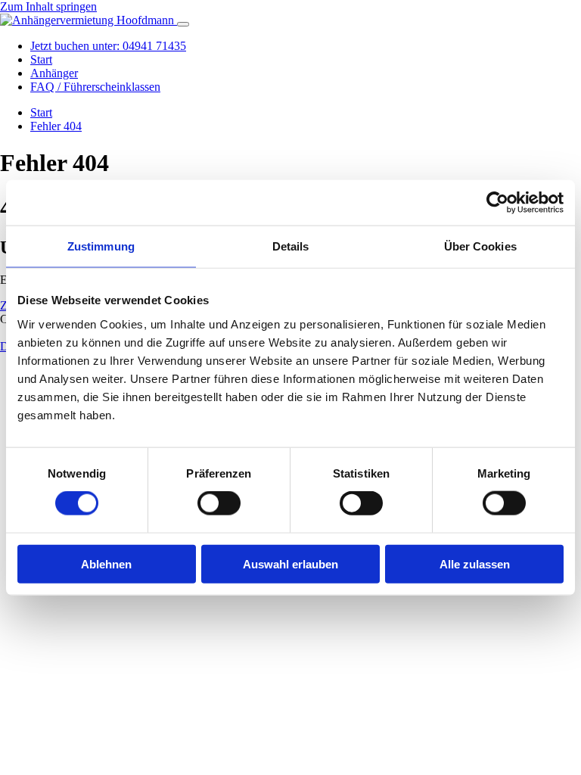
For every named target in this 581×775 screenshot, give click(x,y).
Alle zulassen (475, 563)
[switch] (219, 503)
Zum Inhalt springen (48, 6)
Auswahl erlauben (290, 563)
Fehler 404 (56, 126)
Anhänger (54, 73)
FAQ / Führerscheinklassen (95, 86)
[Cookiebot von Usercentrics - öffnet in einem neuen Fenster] (497, 202)
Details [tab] (290, 246)
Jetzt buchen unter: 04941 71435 (108, 45)
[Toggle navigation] (183, 24)
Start (41, 59)
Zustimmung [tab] (101, 246)
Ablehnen (106, 563)
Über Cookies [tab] (480, 246)
